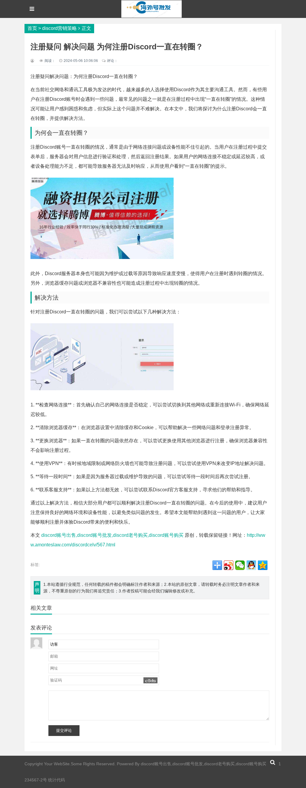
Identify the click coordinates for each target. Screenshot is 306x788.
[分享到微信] (240, 565)
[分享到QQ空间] (262, 565)
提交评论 (64, 730)
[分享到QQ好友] (251, 565)
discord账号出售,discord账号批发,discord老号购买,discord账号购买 (112, 535)
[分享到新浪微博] (228, 565)
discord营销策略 (59, 28)
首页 (32, 28)
